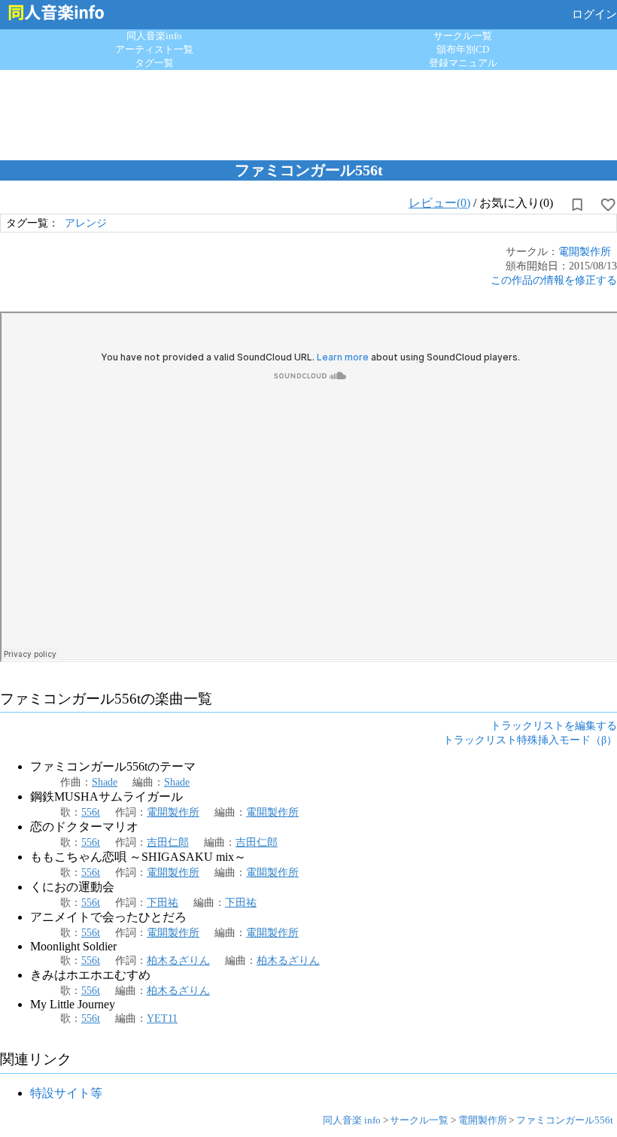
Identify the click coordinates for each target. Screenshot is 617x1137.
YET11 (162, 1018)
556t (90, 812)
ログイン (594, 14)
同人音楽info (154, 35)
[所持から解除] (577, 205)
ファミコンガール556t (564, 1120)
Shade (104, 782)
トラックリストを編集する (554, 725)
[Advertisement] (308, 111)
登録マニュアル (463, 62)
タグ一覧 (154, 62)
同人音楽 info (352, 1120)
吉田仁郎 (168, 842)
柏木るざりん (178, 960)
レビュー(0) (439, 202)
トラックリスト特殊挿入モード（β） (530, 740)
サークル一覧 (462, 35)
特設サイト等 (66, 1093)
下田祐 (162, 902)
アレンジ (86, 223)
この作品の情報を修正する (554, 280)
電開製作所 (584, 251)
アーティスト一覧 (154, 49)
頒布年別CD (462, 49)
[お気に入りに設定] (608, 205)
